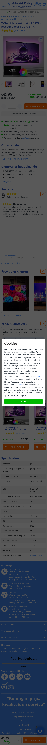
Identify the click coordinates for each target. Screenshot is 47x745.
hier (38, 376)
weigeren (19, 384)
